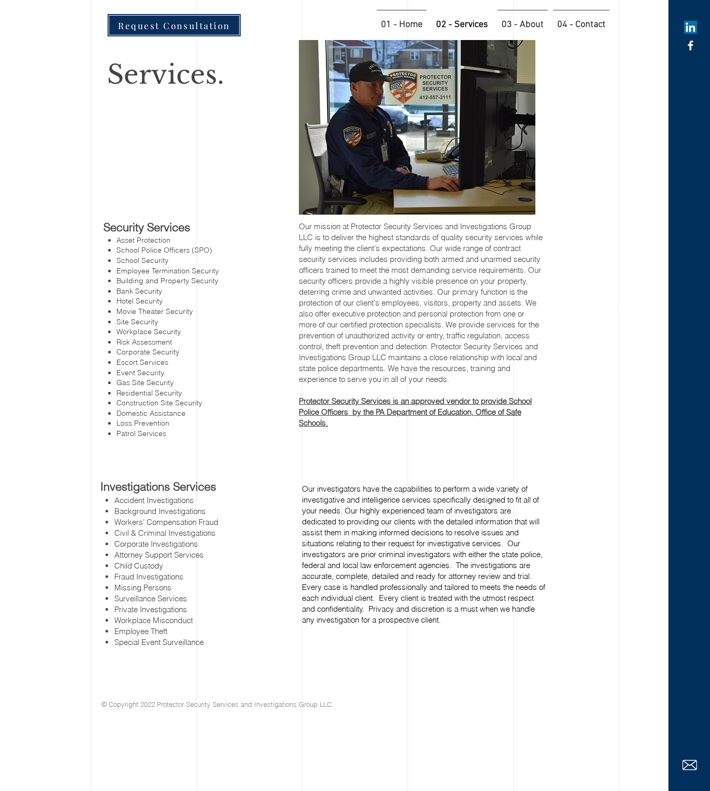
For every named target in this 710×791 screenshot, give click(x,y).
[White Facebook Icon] (690, 45)
